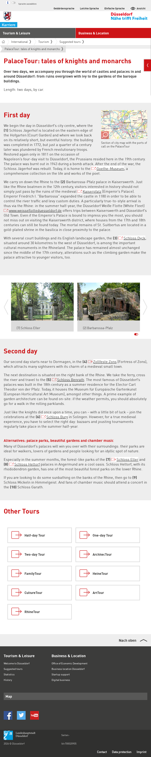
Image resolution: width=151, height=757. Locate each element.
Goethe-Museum (110, 168)
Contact (102, 752)
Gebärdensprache (64, 8)
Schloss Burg (57, 416)
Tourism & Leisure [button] (16, 33)
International (19, 42)
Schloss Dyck (134, 238)
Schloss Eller (127, 459)
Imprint (141, 752)
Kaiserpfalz (92, 191)
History (8, 679)
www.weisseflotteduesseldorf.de (35, 210)
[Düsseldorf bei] (8, 715)
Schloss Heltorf (27, 464)
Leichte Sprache (89, 8)
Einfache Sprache (114, 8)
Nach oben (127, 640)
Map (9, 696)
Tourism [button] (43, 42)
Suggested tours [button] (70, 42)
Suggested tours (13, 668)
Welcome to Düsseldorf (16, 663)
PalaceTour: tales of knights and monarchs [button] (32, 50)
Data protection (121, 752)
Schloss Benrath (70, 379)
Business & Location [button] (93, 33)
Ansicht (141, 8)
